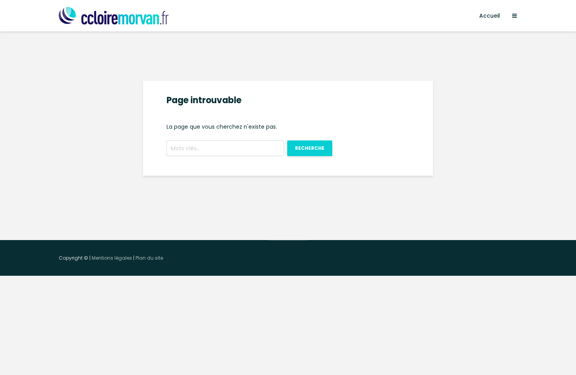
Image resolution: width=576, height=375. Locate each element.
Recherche (309, 148)
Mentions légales (112, 258)
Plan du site (149, 258)
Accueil (489, 16)
